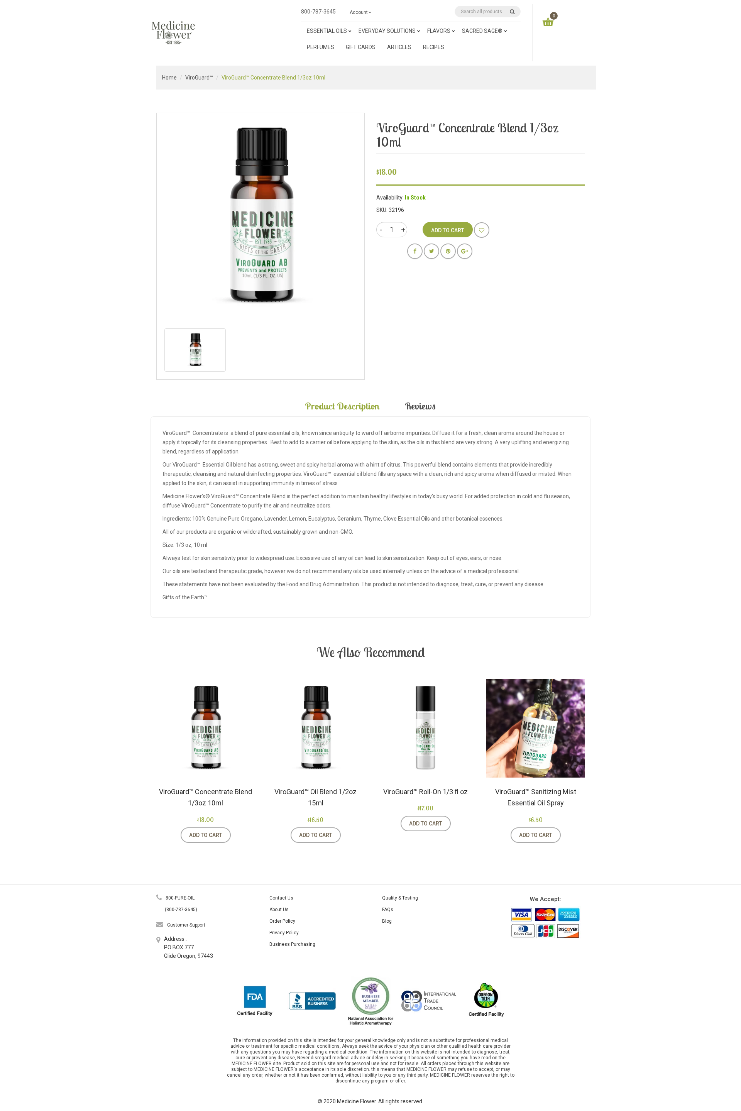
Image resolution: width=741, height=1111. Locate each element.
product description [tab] (342, 406)
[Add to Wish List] (481, 230)
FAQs (387, 909)
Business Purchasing (292, 944)
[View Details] (240, 835)
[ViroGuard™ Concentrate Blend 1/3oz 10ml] (195, 350)
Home (169, 77)
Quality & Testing (400, 898)
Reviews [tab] (420, 406)
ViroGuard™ (199, 77)
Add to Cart (205, 835)
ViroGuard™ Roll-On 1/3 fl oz (425, 792)
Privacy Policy (284, 932)
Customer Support (186, 925)
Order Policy (282, 921)
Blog (387, 921)
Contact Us (281, 898)
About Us (279, 909)
